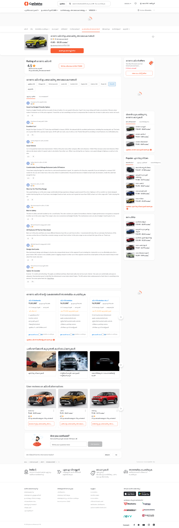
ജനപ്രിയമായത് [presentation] (130, 122)
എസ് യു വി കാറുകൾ (36, 373)
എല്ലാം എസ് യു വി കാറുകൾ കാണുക (139, 206)
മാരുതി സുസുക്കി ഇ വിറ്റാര (142, 230)
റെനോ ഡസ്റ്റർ (140, 126)
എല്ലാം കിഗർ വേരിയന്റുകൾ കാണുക (39, 340)
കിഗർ (26, 29)
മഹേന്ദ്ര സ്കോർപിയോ (143, 167)
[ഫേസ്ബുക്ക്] (134, 525)
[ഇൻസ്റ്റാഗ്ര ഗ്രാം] (149, 525)
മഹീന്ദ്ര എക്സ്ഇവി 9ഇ (144, 238)
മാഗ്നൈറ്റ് (31, 410)
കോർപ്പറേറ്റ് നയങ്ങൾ (30, 504)
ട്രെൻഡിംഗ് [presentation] (129, 162)
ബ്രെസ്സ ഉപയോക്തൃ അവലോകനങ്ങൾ (105, 424)
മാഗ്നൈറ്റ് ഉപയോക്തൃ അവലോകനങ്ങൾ (41, 424)
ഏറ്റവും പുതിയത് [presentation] (142, 162)
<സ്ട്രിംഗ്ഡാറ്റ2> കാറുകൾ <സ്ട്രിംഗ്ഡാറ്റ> (69, 374)
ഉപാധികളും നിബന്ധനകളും (32, 498)
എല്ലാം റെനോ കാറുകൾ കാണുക (137, 150)
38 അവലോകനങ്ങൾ (61, 39)
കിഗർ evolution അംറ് (100, 300)
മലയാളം (127, 3)
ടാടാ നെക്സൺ (141, 191)
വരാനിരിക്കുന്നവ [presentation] (144, 122)
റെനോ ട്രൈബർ (141, 142)
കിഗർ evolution (66, 300)
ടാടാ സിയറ (140, 198)
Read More (50, 278)
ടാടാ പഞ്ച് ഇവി (141, 245)
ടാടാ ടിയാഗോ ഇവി (142, 253)
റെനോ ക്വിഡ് (140, 134)
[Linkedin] (154, 525)
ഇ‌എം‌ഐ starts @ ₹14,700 (60, 45)
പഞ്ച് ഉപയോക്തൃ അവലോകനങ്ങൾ (73, 424)
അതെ (107, 455)
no (116, 455)
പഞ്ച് (62, 410)
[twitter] (138, 525)
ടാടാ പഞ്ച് (139, 183)
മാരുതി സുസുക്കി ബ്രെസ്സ (142, 176)
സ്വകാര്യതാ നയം (30, 501)
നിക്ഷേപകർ (27, 507)
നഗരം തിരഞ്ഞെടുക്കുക (146, 10)
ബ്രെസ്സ (94, 410)
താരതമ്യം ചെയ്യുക (47, 334)
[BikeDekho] (130, 503)
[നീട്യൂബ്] (144, 525)
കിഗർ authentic (35, 300)
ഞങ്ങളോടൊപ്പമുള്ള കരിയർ (32, 495)
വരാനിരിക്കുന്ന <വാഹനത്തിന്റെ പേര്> (103, 374)
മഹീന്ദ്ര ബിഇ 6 (141, 222)
